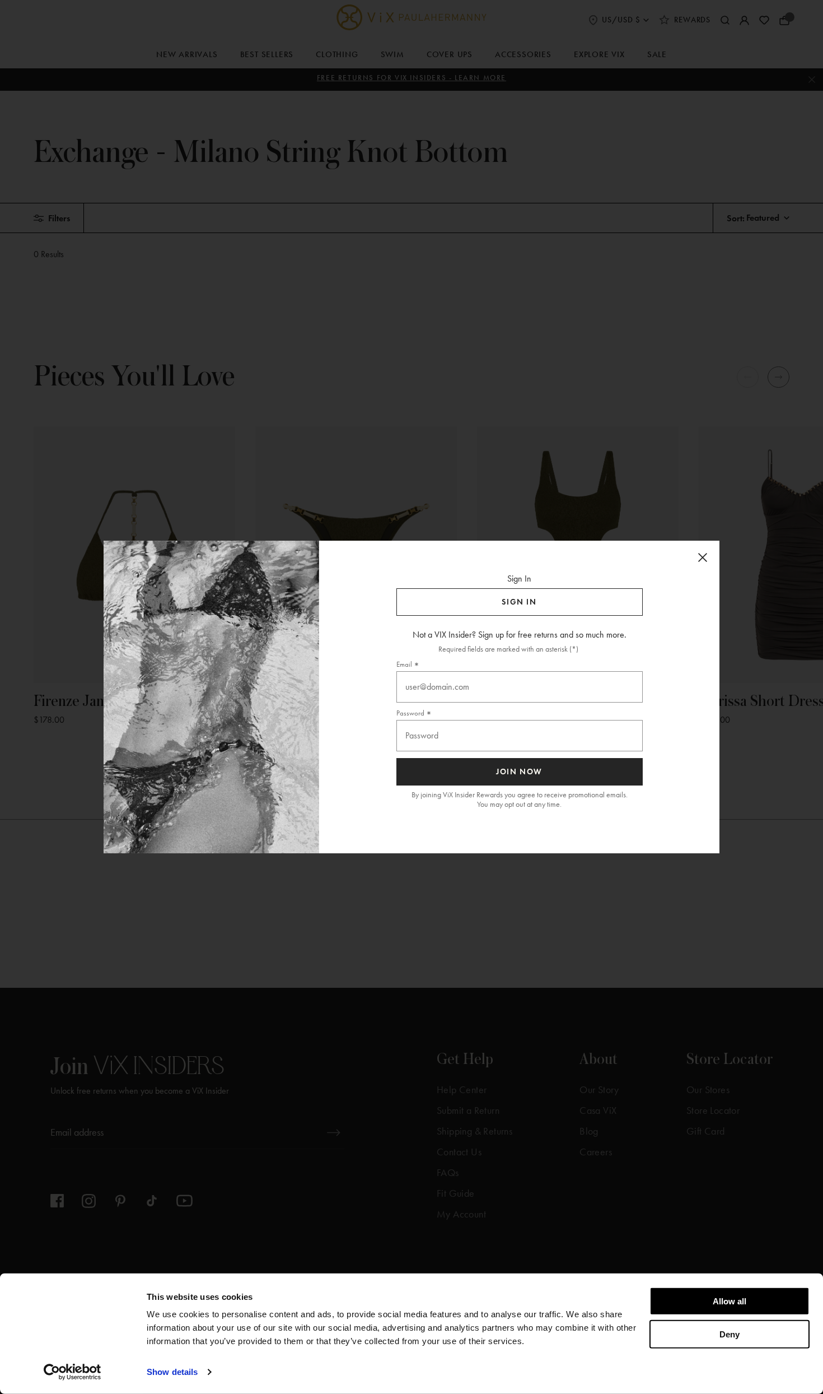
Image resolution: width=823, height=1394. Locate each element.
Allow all (729, 1301)
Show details (172, 1372)
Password (410, 713)
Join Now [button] (519, 772)
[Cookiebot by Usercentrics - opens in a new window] (72, 1372)
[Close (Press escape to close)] (702, 557)
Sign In (519, 602)
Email (404, 664)
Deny (729, 1334)
